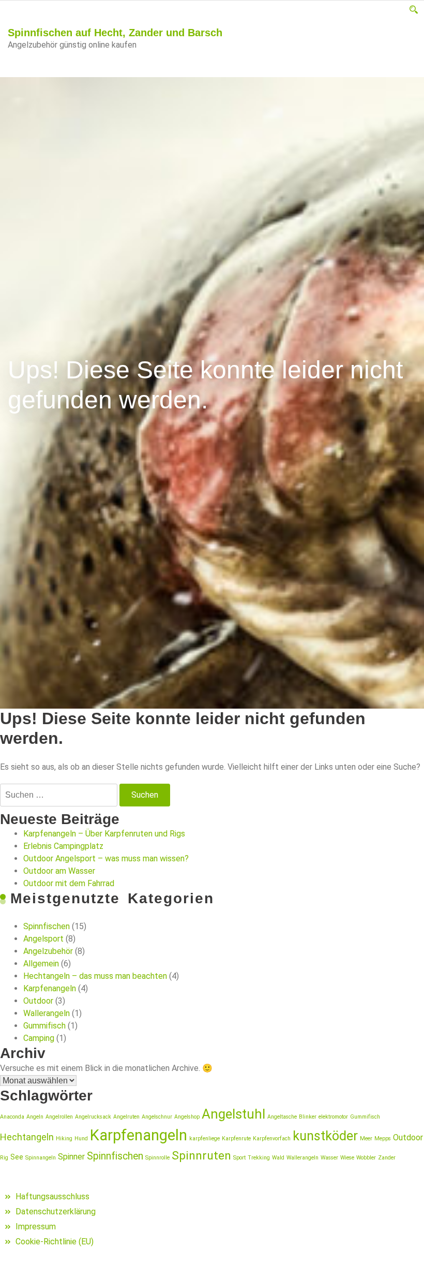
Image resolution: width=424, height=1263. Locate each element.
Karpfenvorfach (272, 1138)
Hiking (64, 1138)
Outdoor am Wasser (59, 871)
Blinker (307, 1116)
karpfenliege (204, 1138)
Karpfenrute (236, 1138)
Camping (38, 1038)
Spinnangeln (40, 1157)
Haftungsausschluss (52, 1196)
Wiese (347, 1157)
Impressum (36, 1226)
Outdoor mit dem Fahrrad (68, 883)
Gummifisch (44, 1026)
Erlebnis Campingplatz (63, 846)
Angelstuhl (233, 1114)
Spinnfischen (46, 926)
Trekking (259, 1157)
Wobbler (366, 1157)
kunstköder (325, 1135)
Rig (4, 1157)
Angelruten (126, 1116)
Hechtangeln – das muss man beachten (95, 976)
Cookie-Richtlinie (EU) (55, 1241)
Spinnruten (201, 1156)
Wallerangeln (46, 1013)
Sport (239, 1157)
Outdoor (38, 1001)
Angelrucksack (93, 1116)
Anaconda (12, 1116)
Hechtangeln (27, 1137)
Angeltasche (282, 1116)
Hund (81, 1138)
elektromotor (333, 1116)
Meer (366, 1138)
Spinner (71, 1157)
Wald (278, 1157)
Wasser (329, 1157)
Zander (387, 1157)
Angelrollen (59, 1116)
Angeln (34, 1116)
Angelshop (187, 1116)
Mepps (382, 1138)
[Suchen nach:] (58, 795)
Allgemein (41, 963)
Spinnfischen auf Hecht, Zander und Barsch (115, 32)
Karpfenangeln (49, 988)
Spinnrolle (157, 1157)
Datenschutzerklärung (56, 1211)
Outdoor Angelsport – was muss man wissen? (106, 858)
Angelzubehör (48, 951)
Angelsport (43, 939)
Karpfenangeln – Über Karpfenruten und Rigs (104, 834)
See (16, 1157)
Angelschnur (157, 1116)
